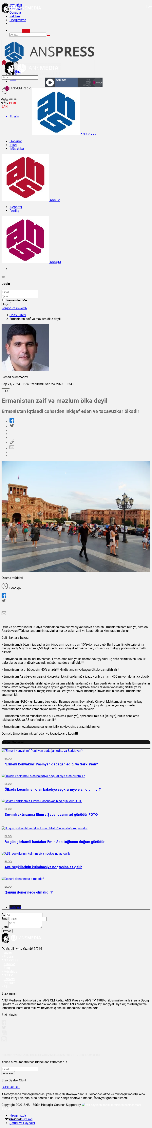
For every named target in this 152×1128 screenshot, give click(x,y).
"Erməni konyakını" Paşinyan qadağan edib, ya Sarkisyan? (51, 764)
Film (7, 986)
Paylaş (7, 930)
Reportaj (16, 207)
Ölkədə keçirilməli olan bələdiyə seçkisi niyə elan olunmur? (53, 789)
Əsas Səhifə (18, 315)
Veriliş (14, 211)
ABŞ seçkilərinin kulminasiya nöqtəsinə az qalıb (43, 867)
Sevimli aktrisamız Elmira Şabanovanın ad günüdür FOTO (51, 814)
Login (6, 304)
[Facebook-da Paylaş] (12, 422)
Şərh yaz (15, 907)
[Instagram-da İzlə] (4, 1041)
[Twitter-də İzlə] (4, 1028)
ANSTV (54, 200)
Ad (3, 914)
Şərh (5, 927)
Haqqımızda (18, 20)
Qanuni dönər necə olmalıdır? (29, 892)
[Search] (26, 31)
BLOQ (6, 391)
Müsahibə (17, 149)
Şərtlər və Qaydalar (22, 1123)
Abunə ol (8, 1073)
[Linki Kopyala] (12, 443)
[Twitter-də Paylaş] (12, 426)
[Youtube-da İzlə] (4, 1034)
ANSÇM (55, 262)
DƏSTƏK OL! (11, 1087)
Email (5, 919)
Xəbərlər (16, 141)
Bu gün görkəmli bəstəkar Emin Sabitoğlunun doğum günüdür (55, 842)
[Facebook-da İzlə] (4, 1023)
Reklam (15, 16)
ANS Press (88, 134)
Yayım (8, 953)
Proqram (9, 983)
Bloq (13, 145)
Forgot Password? (14, 308)
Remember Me (16, 300)
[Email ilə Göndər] (12, 448)
